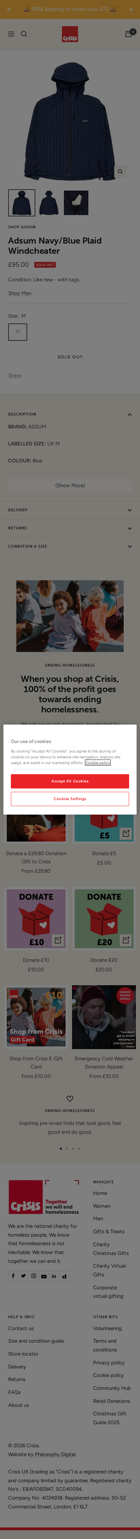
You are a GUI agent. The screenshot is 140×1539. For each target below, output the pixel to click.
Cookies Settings (70, 798)
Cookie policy (98, 762)
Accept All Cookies (69, 780)
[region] (69, 770)
